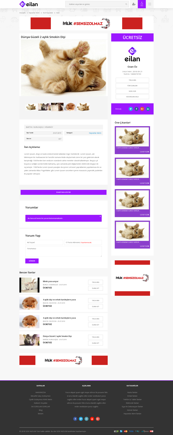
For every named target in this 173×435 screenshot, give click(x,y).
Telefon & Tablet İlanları (132, 399)
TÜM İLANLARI (132, 86)
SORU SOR (132, 91)
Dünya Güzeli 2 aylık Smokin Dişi (57, 336)
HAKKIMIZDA (40, 392)
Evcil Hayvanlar (48, 13)
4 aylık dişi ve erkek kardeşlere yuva (59, 299)
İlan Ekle (142, 4)
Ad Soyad (31, 242)
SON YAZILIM (31, 431)
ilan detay (132, 140)
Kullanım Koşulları (40, 403)
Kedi (57, 13)
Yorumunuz (31, 248)
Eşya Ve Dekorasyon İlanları (132, 406)
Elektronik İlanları (132, 403)
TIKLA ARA (95, 282)
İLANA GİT (95, 288)
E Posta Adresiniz (78, 242)
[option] (63, 68)
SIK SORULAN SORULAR (40, 406)
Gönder (32, 261)
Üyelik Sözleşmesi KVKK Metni (40, 399)
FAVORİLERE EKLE (132, 97)
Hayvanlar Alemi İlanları (132, 413)
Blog (40, 410)
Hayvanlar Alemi (34, 13)
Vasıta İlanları (132, 392)
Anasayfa (22, 13)
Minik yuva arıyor (50, 281)
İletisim (40, 413)
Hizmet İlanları (132, 410)
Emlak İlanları (132, 396)
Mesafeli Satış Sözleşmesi (40, 396)
